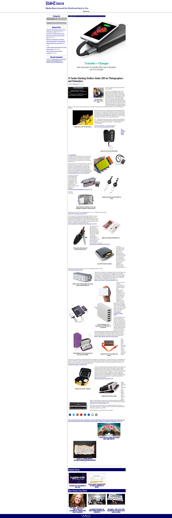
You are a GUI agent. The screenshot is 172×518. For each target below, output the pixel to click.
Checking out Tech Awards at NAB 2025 (77, 486)
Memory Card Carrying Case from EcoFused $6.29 (106, 336)
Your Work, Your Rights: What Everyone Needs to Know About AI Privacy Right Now (55, 35)
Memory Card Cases (73, 421)
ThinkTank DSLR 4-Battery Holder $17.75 (99, 403)
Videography (114, 421)
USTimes (55, 3)
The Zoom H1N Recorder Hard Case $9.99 (104, 126)
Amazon (73, 420)
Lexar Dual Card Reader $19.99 (75, 270)
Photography (87, 421)
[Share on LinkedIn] (85, 416)
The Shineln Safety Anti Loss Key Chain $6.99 (78, 173)
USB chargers (107, 421)
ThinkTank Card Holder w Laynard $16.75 (77, 364)
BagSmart (77, 420)
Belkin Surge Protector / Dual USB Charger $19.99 (106, 280)
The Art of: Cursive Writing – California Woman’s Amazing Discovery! (85, 459)
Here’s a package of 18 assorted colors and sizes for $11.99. (82, 223)
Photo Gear (80, 421)
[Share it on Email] (92, 416)
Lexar (115, 420)
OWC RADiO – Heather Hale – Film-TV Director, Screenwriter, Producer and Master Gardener (77, 510)
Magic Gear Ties (121, 420)
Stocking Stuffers (94, 421)
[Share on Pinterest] (81, 416)
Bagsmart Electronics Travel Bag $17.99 (103, 378)
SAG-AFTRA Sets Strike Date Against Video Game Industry (110, 438)
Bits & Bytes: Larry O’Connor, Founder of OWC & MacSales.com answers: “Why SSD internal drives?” (56, 61)
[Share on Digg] (89, 416)
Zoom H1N (119, 421)
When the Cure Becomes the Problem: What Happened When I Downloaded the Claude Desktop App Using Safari (55, 41)
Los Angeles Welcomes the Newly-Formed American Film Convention (97, 510)
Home (69, 16)
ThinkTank (101, 421)
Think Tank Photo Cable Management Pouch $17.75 (80, 189)
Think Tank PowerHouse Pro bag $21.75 (77, 213)
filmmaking (98, 420)
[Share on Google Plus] (77, 416)
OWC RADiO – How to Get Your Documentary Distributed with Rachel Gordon (116, 510)
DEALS (73, 16)
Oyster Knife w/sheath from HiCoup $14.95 (100, 244)
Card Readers (87, 420)
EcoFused (93, 420)
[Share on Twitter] (73, 416)
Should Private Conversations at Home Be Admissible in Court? (96, 485)
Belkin (81, 420)
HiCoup (103, 420)
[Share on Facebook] (70, 416)
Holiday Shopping (109, 420)
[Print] (96, 416)
